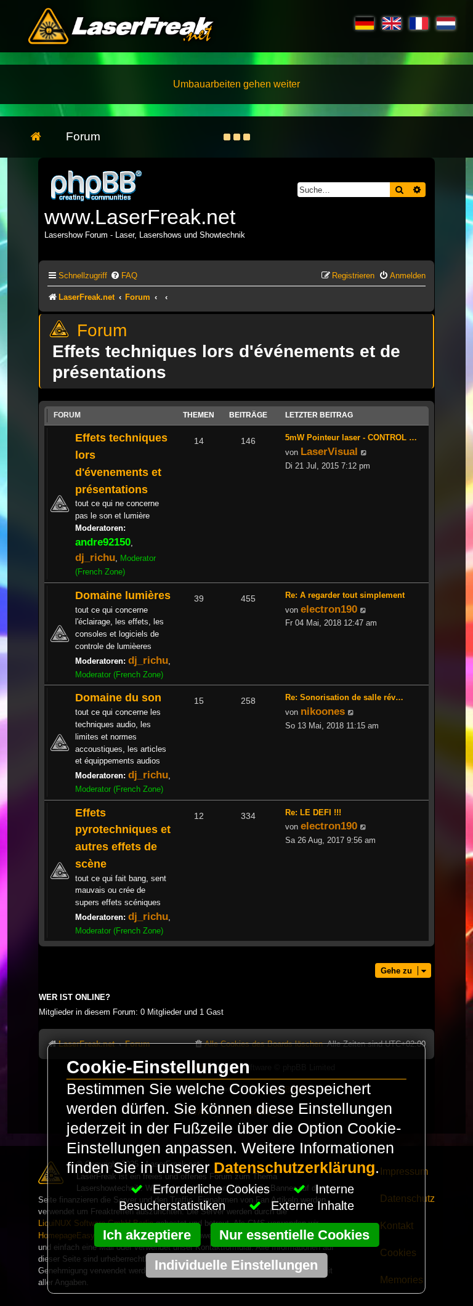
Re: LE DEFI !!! (313, 812)
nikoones (323, 711)
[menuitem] (123, 275)
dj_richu (95, 557)
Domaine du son (118, 697)
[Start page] (42, 137)
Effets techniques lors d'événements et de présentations (226, 362)
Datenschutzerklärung (294, 1167)
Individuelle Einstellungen (236, 1265)
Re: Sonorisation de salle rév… (344, 697)
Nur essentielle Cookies (294, 1235)
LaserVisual (329, 451)
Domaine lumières (123, 595)
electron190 (329, 609)
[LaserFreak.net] (97, 184)
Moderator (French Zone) (119, 674)
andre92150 (103, 542)
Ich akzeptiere (147, 1235)
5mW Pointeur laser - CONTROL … (351, 437)
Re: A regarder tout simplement (345, 595)
